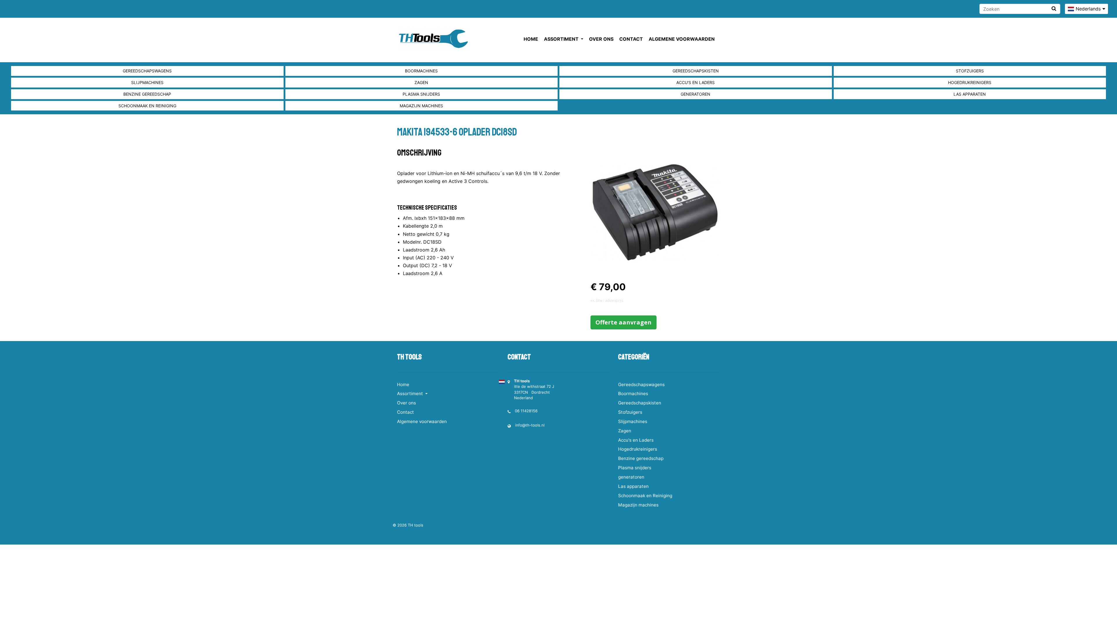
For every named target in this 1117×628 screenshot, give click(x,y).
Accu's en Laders (695, 82)
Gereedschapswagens (147, 70)
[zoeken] (1054, 8)
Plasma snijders (421, 94)
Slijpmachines (147, 82)
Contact (631, 39)
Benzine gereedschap (147, 94)
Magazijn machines (421, 105)
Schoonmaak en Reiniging (147, 105)
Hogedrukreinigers (969, 82)
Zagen (421, 82)
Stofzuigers (970, 70)
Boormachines (421, 70)
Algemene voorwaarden (682, 39)
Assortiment (562, 39)
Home (531, 39)
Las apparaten (970, 94)
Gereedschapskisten (696, 70)
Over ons (601, 39)
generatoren (695, 94)
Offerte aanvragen (623, 322)
